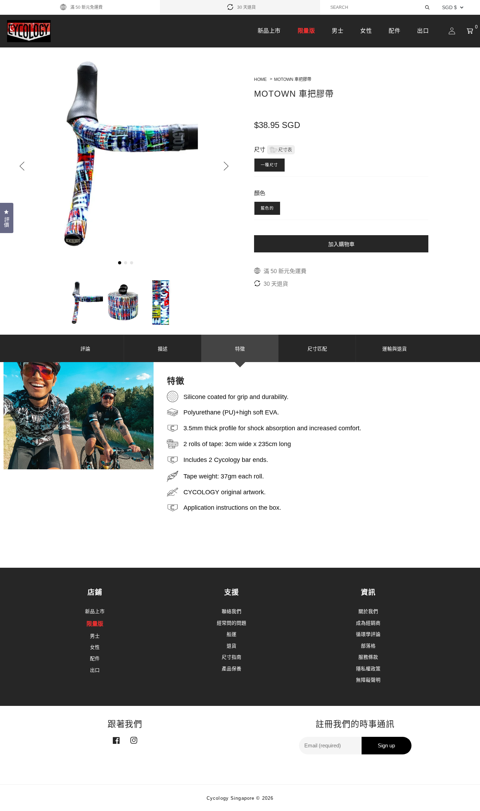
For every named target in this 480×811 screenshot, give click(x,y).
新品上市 (269, 31)
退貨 (231, 646)
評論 (85, 349)
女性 (366, 31)
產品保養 (231, 668)
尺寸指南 (231, 657)
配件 (394, 31)
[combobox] (380, 7)
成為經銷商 (368, 623)
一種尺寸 (269, 165)
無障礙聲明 (368, 680)
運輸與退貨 (394, 349)
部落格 (368, 646)
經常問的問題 (231, 623)
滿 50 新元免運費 (86, 7)
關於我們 (368, 611)
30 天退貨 (246, 7)
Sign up (386, 745)
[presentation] (23, 166)
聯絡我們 (231, 611)
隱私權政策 (368, 668)
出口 (423, 31)
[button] (470, 30)
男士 (337, 31)
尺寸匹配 (317, 349)
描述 (163, 349)
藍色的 (267, 208)
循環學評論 (368, 634)
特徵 (240, 349)
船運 (231, 634)
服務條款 (368, 657)
